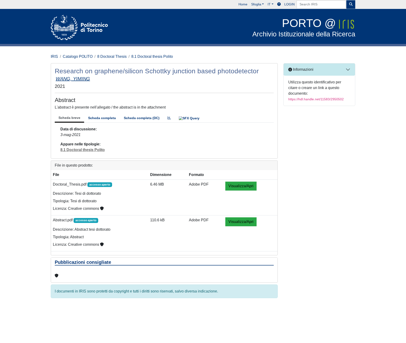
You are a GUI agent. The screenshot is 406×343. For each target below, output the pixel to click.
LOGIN (289, 4)
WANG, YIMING (73, 78)
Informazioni (302, 69)
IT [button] (269, 4)
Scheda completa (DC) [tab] (142, 118)
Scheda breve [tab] (69, 118)
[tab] (169, 118)
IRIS (54, 56)
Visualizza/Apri (241, 186)
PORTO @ (303, 27)
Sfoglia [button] (256, 4)
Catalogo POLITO (78, 56)
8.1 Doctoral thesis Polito (152, 56)
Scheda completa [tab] (102, 118)
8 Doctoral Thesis (112, 56)
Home (242, 4)
